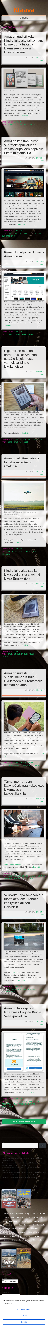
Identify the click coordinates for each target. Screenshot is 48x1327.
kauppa (17, 442)
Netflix (32, 233)
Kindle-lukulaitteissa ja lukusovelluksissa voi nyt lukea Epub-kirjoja (22, 574)
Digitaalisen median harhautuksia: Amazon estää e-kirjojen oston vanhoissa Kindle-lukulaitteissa (20, 358)
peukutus (7, 1104)
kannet (11, 334)
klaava (42, 60)
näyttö (14, 1228)
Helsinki (12, 989)
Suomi (5, 1236)
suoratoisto (8, 236)
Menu (25, 18)
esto (10, 442)
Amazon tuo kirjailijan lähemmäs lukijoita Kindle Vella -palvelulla (22, 1012)
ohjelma (21, 1228)
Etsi (3, 1142)
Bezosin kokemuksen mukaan (15, 864)
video (34, 1240)
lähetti (35, 551)
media (43, 1225)
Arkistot (4, 1278)
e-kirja (27, 1213)
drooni (18, 551)
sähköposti (8, 657)
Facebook (6, 1217)
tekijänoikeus (28, 1236)
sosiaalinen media (21, 1232)
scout (14, 992)
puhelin (5, 1232)
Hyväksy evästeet (24, 1309)
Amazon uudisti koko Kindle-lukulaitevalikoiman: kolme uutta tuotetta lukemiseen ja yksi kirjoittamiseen (23, 44)
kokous (41, 876)
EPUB (10, 654)
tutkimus (28, 1240)
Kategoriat (5, 1292)
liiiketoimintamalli (17, 233)
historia (27, 1217)
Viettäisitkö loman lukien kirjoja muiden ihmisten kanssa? (20, 1177)
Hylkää (24, 1322)
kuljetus (38, 989)
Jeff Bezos (22, 876)
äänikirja (41, 1240)
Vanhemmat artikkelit (24, 1121)
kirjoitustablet (7, 1225)
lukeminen (7, 879)
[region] (24, 1311)
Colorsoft (13, 125)
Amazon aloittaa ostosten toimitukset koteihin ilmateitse (22, 462)
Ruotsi (11, 1232)
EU (44, 1213)
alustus (12, 876)
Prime (40, 233)
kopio (25, 334)
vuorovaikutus (27, 1104)
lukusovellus (28, 654)
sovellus (31, 1232)
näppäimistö (6, 1228)
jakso (10, 1101)
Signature (26, 765)
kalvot (32, 876)
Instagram (35, 1217)
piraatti (33, 334)
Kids (10, 765)
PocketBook (35, 1228)
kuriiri (27, 551)
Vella (15, 1104)
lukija (36, 1101)
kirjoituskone (35, 1221)
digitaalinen (19, 1213)
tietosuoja (14, 1240)
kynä (20, 1225)
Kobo (15, 1225)
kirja (18, 334)
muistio (17, 879)
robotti (6, 554)
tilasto (21, 1240)
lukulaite (33, 125)
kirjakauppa (25, 1221)
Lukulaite (38, 439)
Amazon (18, 122)
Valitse (24, 1315)
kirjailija (27, 1101)
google (13, 1217)
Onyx (27, 1228)
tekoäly (36, 1236)
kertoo (13, 972)
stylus (38, 1232)
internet (42, 1217)
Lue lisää (25, 115)
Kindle (23, 125)
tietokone (6, 1240)
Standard (37, 765)
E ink (33, 1213)
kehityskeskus (24, 989)
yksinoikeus (8, 1107)
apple (12, 1213)
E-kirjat (27, 439)
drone (11, 551)
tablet (20, 1236)
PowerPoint (28, 879)
